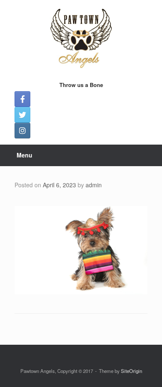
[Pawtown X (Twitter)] (22, 115)
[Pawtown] (81, 37)
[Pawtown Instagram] (22, 130)
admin (94, 185)
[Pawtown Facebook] (22, 99)
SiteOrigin (131, 371)
